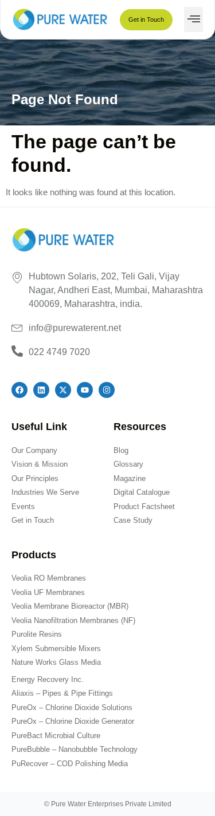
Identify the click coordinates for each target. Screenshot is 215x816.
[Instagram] (107, 390)
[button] (193, 19)
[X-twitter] (63, 390)
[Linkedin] (41, 390)
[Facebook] (19, 390)
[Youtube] (85, 390)
